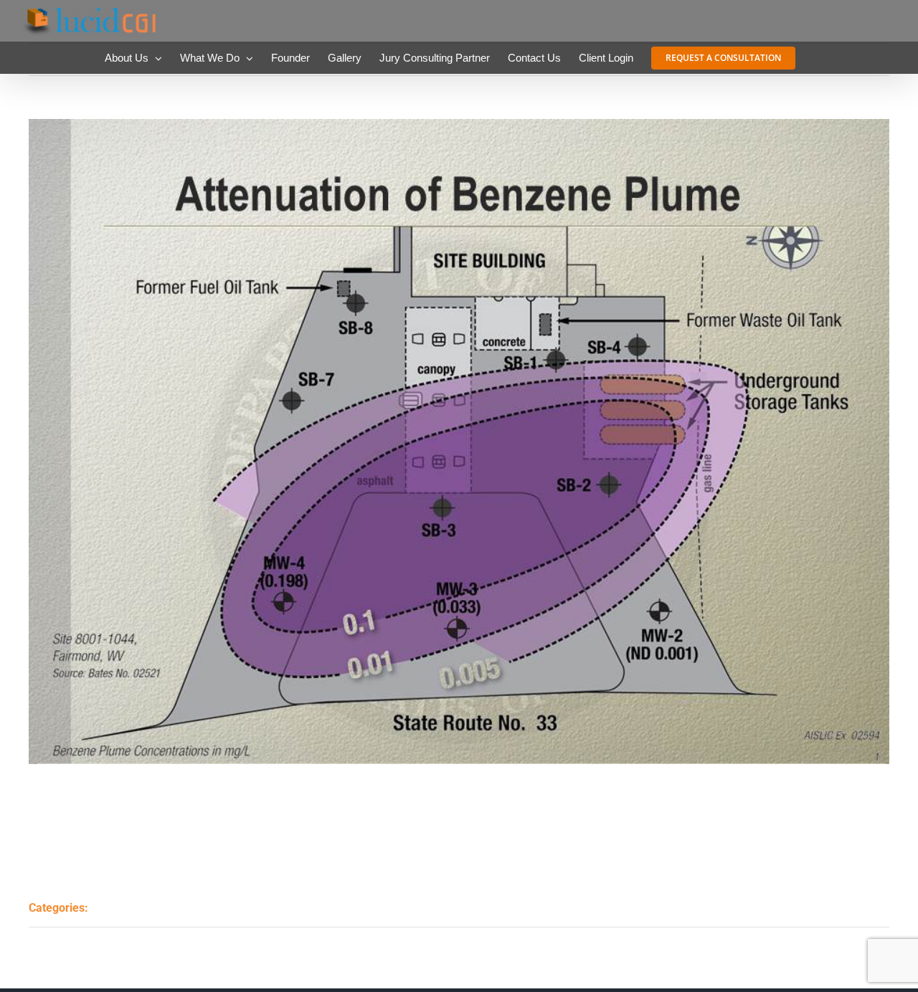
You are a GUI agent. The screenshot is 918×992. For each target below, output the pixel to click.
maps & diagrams (159, 907)
